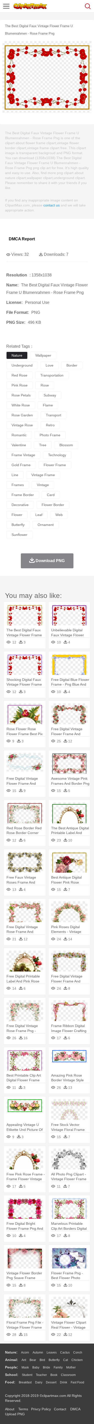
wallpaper (43, 355)
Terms (23, 1409)
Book (53, 1375)
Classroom (68, 1375)
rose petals (21, 395)
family (58, 1367)
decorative (20, 505)
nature (17, 355)
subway (50, 395)
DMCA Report (22, 239)
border (71, 365)
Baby (35, 1367)
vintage (43, 485)
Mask (25, 1367)
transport (53, 415)
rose (45, 385)
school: (11, 1375)
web (59, 515)
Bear (33, 1360)
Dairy (38, 1382)
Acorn (25, 1352)
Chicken (77, 1360)
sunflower (19, 535)
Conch (77, 1352)
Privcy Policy (41, 1409)
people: (11, 1367)
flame (48, 405)
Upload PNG (15, 1414)
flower (17, 515)
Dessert (51, 1382)
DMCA (75, 1409)
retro (50, 425)
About (9, 1409)
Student (27, 1375)
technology (57, 455)
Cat (65, 1360)
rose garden (22, 415)
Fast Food (77, 1382)
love (49, 365)
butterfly (18, 525)
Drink (63, 1382)
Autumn (38, 1352)
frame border (23, 495)
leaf (38, 515)
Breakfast (25, 1382)
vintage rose (22, 425)
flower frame (55, 465)
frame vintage (23, 455)
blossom (66, 445)
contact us (51, 205)
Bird (42, 1360)
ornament (46, 525)
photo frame (50, 435)
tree (42, 445)
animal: (11, 1360)
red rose (19, 375)
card (51, 495)
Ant (24, 1360)
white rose (21, 405)
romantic (19, 435)
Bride (46, 1367)
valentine (19, 445)
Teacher (41, 1375)
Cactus (65, 1352)
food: (10, 1382)
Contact (60, 1409)
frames (18, 485)
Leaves (52, 1352)
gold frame (21, 465)
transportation (51, 375)
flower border (53, 505)
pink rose (20, 385)
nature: (11, 1352)
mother (71, 1367)
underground (22, 365)
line (15, 475)
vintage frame (43, 475)
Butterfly (54, 1360)
